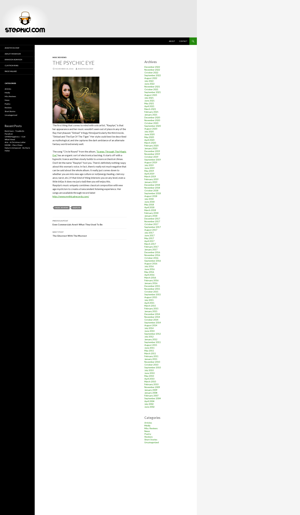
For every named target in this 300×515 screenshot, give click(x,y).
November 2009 (152, 387)
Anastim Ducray (85, 69)
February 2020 (151, 145)
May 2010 (149, 376)
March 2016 (150, 277)
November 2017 (152, 221)
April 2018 (149, 207)
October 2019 (151, 156)
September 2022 (152, 75)
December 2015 (152, 286)
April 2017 (149, 241)
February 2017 (151, 246)
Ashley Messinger (13, 54)
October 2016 (151, 258)
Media (147, 425)
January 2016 (150, 283)
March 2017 (150, 244)
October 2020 (151, 123)
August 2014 (150, 325)
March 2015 (150, 305)
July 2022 (149, 81)
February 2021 (151, 111)
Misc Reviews (59, 57)
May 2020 (149, 137)
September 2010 (152, 367)
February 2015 (151, 308)
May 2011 (149, 350)
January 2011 (150, 359)
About (172, 41)
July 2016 (149, 266)
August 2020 (150, 128)
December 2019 (152, 151)
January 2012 (150, 339)
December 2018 (152, 185)
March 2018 (150, 210)
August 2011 (150, 345)
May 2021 (149, 103)
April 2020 (149, 140)
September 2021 (152, 92)
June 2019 (149, 168)
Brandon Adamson (13, 60)
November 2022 (152, 69)
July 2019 (149, 165)
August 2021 (150, 95)
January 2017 (150, 249)
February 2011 (151, 356)
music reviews (61, 208)
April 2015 (149, 303)
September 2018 (152, 193)
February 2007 (151, 395)
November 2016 (152, 255)
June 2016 (149, 269)
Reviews (148, 436)
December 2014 (152, 314)
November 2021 (152, 86)
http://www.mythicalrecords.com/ (70, 196)
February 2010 (151, 384)
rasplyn (76, 208)
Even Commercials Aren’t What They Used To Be (77, 223)
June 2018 (149, 201)
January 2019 (150, 182)
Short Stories (150, 439)
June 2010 (149, 373)
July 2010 (149, 370)
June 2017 (149, 235)
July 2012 (149, 336)
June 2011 (149, 347)
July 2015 (149, 300)
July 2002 (149, 404)
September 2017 (152, 227)
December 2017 (152, 218)
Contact (183, 41)
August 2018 (150, 196)
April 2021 (149, 106)
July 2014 (149, 328)
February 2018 (151, 213)
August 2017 (150, 229)
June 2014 (149, 331)
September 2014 (152, 322)
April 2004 (149, 401)
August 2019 (150, 162)
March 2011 (150, 353)
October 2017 (151, 224)
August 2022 (150, 78)
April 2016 (149, 274)
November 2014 (152, 317)
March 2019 (150, 176)
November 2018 (152, 187)
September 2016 (152, 260)
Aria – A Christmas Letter (15, 142)
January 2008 (150, 392)
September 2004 (152, 398)
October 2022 (151, 72)
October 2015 (151, 291)
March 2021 (150, 109)
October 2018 (151, 190)
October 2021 (151, 89)
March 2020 (150, 142)
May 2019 (149, 170)
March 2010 (150, 381)
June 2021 (149, 100)
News (147, 431)
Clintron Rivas (11, 65)
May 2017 (149, 238)
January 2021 (150, 114)
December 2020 (152, 117)
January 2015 (150, 311)
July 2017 (149, 232)
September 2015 (152, 294)
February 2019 (151, 179)
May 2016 (149, 272)
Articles (148, 422)
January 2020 (150, 148)
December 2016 (152, 252)
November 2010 (152, 361)
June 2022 (149, 83)
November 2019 (152, 154)
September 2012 (152, 333)
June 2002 (149, 406)
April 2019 (149, 173)
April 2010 (149, 378)
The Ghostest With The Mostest (69, 234)
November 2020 (152, 120)
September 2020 (152, 126)
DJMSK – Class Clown (13, 145)
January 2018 (150, 215)
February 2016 (151, 280)
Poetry (147, 434)
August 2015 (150, 297)
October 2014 (151, 319)
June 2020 (149, 134)
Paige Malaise (11, 71)
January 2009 (150, 390)
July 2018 (149, 199)
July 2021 (149, 97)
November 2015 (152, 288)
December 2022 (152, 67)
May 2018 (149, 204)
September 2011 (152, 342)
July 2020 (149, 131)
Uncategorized (151, 442)
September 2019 (152, 159)
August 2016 (150, 263)
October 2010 (151, 364)
